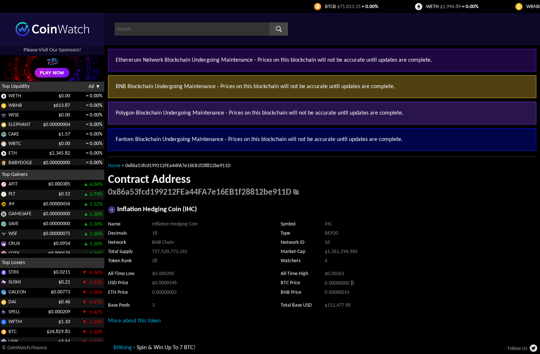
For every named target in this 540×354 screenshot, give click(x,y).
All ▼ (94, 86)
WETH (14, 96)
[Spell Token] (3, 313)
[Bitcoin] (3, 333)
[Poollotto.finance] (3, 195)
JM (11, 204)
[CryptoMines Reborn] (3, 245)
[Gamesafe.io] (3, 215)
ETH (12, 153)
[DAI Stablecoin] (3, 303)
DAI (12, 302)
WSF (12, 233)
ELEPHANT (19, 124)
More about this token (134, 321)
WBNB (15, 105)
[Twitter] (534, 350)
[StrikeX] (3, 274)
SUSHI (14, 282)
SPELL (14, 312)
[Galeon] (3, 293)
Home (114, 166)
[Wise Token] (3, 116)
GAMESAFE (20, 214)
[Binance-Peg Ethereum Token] (3, 155)
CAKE (13, 134)
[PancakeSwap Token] (3, 135)
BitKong (123, 348)
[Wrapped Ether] (3, 97)
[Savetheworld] (3, 225)
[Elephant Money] (3, 126)
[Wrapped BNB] (3, 107)
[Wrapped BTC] (3, 145)
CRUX (14, 243)
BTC (12, 332)
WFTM (15, 322)
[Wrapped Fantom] (3, 323)
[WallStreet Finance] (3, 235)
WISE (13, 115)
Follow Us (517, 348)
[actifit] (3, 185)
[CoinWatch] (52, 35)
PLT (11, 194)
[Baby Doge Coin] (3, 164)
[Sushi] (3, 283)
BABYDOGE (20, 163)
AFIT (13, 184)
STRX (13, 272)
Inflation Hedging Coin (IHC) (157, 209)
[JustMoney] (3, 205)
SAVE (13, 224)
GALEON (17, 292)
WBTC (14, 144)
